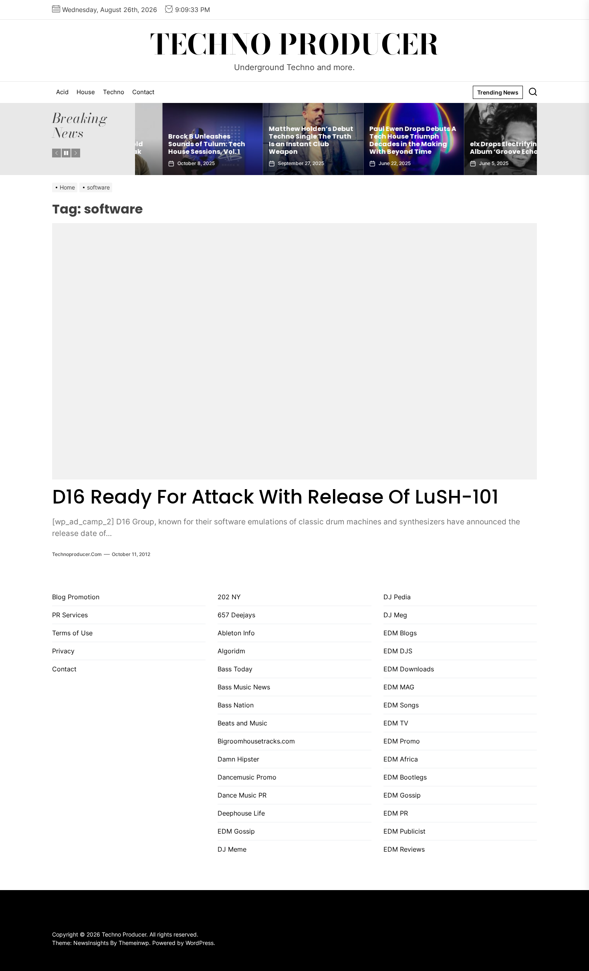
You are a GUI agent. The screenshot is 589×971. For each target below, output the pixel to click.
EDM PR (395, 813)
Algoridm (231, 651)
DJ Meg (395, 615)
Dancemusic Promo (247, 777)
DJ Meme (232, 849)
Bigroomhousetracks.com (256, 741)
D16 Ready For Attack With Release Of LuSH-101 (275, 496)
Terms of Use (72, 633)
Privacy (63, 651)
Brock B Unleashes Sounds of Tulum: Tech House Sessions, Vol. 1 (179, 144)
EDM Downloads (408, 669)
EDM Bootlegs (405, 777)
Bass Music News (244, 687)
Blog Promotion (75, 597)
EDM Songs (401, 705)
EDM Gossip (236, 831)
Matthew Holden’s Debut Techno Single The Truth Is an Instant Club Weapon (284, 140)
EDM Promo (401, 741)
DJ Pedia (397, 597)
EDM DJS (397, 651)
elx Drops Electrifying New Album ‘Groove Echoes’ (486, 147)
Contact (143, 92)
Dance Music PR (242, 795)
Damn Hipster (238, 759)
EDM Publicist (404, 831)
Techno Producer (294, 44)
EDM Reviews (404, 849)
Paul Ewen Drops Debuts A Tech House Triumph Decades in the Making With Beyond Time (385, 140)
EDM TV (395, 723)
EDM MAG (398, 687)
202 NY (229, 597)
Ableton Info (236, 633)
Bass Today (235, 669)
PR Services (70, 615)
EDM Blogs (400, 633)
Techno (113, 92)
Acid (62, 92)
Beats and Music (242, 723)
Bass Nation (236, 705)
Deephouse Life (241, 813)
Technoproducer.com (77, 554)
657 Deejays (236, 615)
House (86, 92)
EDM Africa (400, 759)
